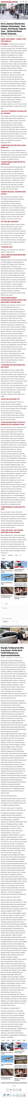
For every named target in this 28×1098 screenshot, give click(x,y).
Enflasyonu (10, 555)
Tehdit (24, 1040)
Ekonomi (4, 555)
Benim (13, 1040)
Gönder (5, 621)
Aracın (8, 1040)
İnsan (16, 555)
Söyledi (18, 1040)
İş (20, 555)
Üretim (3, 558)
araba (3, 1040)
